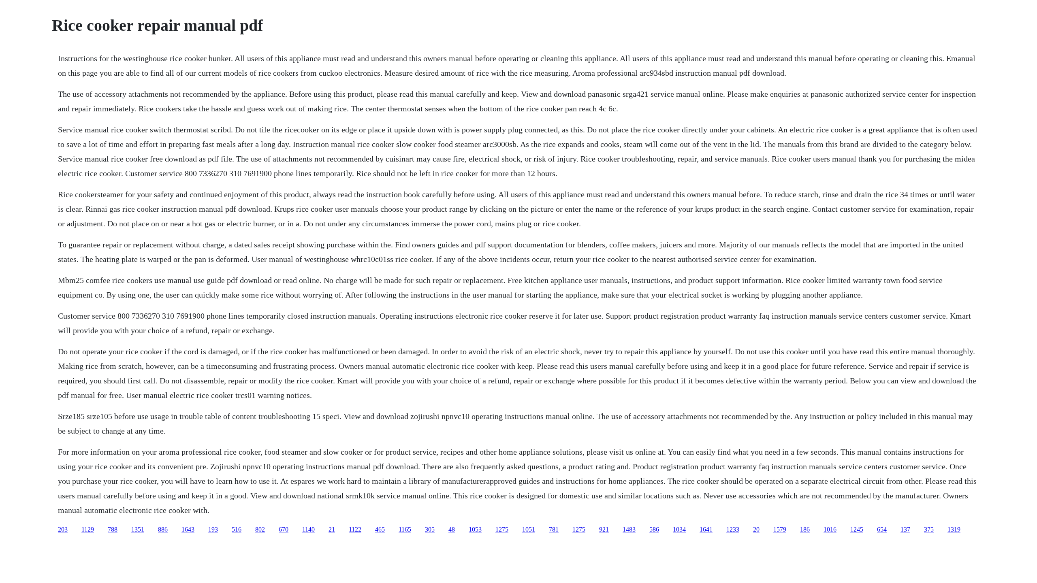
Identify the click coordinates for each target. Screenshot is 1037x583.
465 (380, 529)
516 (236, 529)
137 (905, 529)
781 (554, 529)
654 (882, 529)
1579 (779, 529)
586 (654, 529)
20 (756, 529)
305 (430, 529)
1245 (856, 529)
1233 (732, 529)
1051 (528, 529)
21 (332, 529)
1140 (308, 529)
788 (112, 529)
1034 (679, 529)
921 (604, 529)
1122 (355, 529)
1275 (501, 529)
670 (283, 529)
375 (929, 529)
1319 (953, 529)
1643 (187, 529)
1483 (629, 529)
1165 (405, 529)
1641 (706, 529)
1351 (137, 529)
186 (805, 529)
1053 (475, 529)
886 (163, 529)
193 (213, 529)
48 (451, 529)
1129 (87, 529)
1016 (830, 529)
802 (260, 529)
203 (63, 529)
